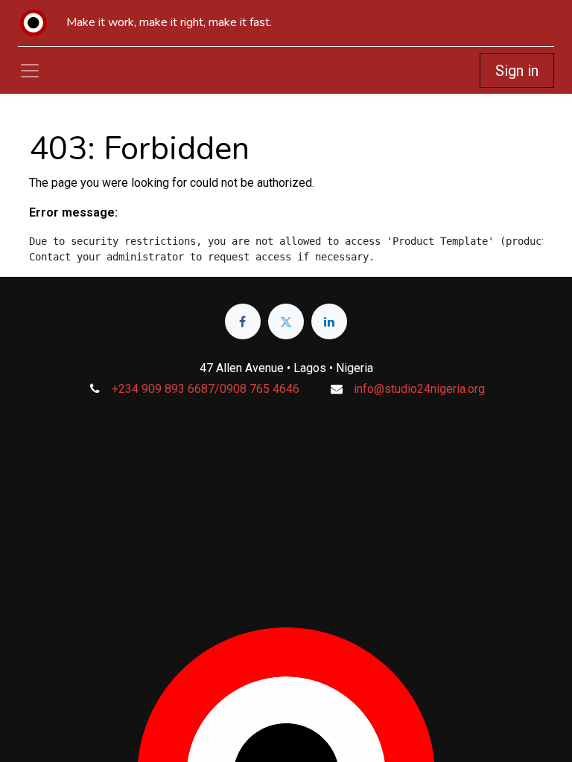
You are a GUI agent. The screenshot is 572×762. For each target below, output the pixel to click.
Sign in (516, 71)
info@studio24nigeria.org (419, 389)
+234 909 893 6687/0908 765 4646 (205, 389)
